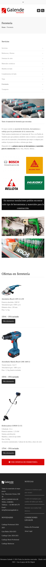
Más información (8, 321)
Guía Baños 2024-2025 (9, 531)
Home (3, 27)
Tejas (3, 79)
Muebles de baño (7, 69)
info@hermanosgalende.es (10, 510)
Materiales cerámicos (8, 63)
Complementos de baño (9, 74)
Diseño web (42, 559)
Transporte (5, 89)
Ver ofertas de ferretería (24, 462)
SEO (13, 562)
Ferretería (5, 84)
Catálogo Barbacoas (8, 543)
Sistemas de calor (7, 58)
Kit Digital (31, 562)
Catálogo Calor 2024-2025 (10, 535)
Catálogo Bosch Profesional (10, 540)
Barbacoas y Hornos (8, 53)
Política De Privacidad (32, 527)
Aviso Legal (28, 531)
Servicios (4, 48)
